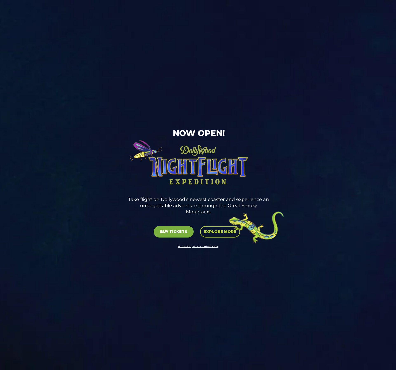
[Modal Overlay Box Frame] (198, 185)
